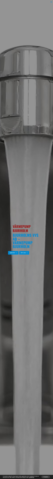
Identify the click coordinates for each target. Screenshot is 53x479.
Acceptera (45, 476)
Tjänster (13, 253)
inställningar (31, 477)
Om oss (24, 253)
